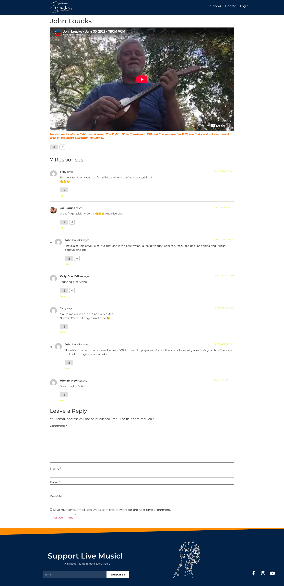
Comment (58, 425)
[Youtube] (272, 573)
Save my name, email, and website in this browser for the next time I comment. (112, 509)
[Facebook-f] (253, 573)
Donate (230, 6)
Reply (62, 195)
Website (56, 496)
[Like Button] (54, 147)
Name (55, 468)
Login (244, 6)
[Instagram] (263, 573)
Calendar (214, 6)
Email (55, 482)
